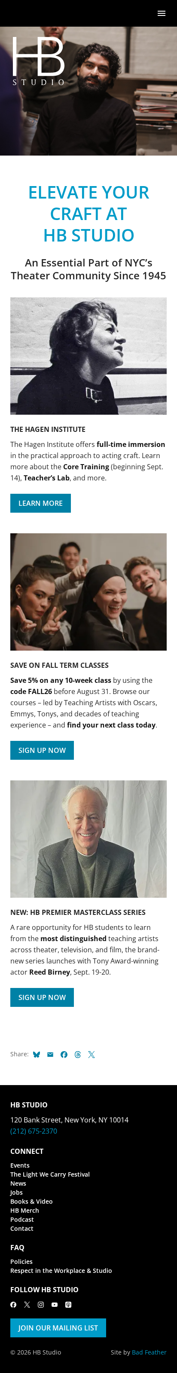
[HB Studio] (18, 13)
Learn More (40, 503)
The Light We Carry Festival (50, 1174)
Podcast (22, 1219)
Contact (22, 1228)
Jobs (16, 1192)
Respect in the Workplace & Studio (61, 1270)
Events (20, 1165)
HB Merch (24, 1210)
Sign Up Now (42, 750)
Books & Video (31, 1201)
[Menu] (161, 12)
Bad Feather (149, 1352)
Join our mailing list (58, 1328)
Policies (21, 1261)
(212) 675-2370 (33, 1131)
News (18, 1183)
